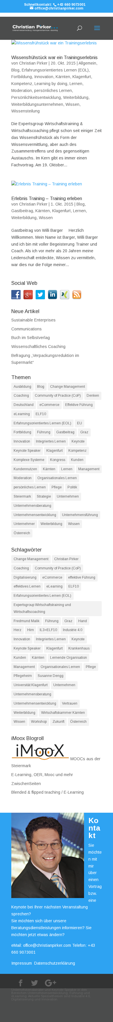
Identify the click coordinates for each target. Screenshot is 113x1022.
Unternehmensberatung (32, 506)
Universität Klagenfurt (31, 685)
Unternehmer (24, 524)
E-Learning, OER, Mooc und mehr (42, 774)
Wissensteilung (25, 111)
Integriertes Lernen (51, 441)
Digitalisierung (25, 577)
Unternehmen (68, 496)
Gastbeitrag (22, 210)
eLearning (22, 414)
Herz (17, 630)
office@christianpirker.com (47, 945)
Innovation (43, 76)
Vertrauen (69, 703)
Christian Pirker (33, 63)
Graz (84, 432)
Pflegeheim (23, 676)
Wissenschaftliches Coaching (38, 346)
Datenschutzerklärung (54, 963)
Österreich (22, 533)
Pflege (57, 487)
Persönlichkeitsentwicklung (36, 97)
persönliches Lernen (53, 90)
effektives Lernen (27, 586)
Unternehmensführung (80, 515)
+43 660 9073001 (71, 5)
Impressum (21, 963)
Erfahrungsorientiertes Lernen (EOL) (55, 70)
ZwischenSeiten (26, 783)
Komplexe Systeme (29, 460)
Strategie (44, 496)
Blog (15, 70)
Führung (43, 432)
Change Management (67, 387)
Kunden (77, 460)
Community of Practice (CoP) (58, 396)
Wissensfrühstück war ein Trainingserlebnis (54, 57)
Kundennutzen (25, 469)
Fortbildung (21, 76)
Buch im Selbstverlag (30, 337)
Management (88, 469)
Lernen (76, 83)
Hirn (30, 630)
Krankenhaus (79, 648)
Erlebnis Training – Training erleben (46, 198)
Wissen (72, 104)
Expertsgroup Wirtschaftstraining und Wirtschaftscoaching (42, 608)
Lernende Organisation (68, 658)
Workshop (39, 722)
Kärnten (63, 76)
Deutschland (24, 405)
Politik (72, 487)
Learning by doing (50, 83)
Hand (82, 621)
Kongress (57, 460)
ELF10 (41, 414)
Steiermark (22, 496)
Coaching (21, 396)
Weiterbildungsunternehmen (37, 104)
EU (79, 423)
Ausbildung (22, 387)
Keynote (78, 441)
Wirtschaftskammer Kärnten (63, 713)
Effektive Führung (79, 405)
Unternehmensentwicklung (35, 515)
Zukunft (58, 722)
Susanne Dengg (50, 676)
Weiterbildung (75, 97)
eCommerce (49, 405)
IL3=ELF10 (48, 630)
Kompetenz (21, 83)
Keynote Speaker (27, 451)
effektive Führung (81, 577)
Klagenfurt (81, 76)
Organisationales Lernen (57, 478)
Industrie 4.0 (72, 630)
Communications (26, 329)
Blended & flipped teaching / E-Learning (47, 792)
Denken (93, 396)
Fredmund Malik (26, 621)
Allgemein (87, 63)
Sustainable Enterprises (33, 320)
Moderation (21, 90)
